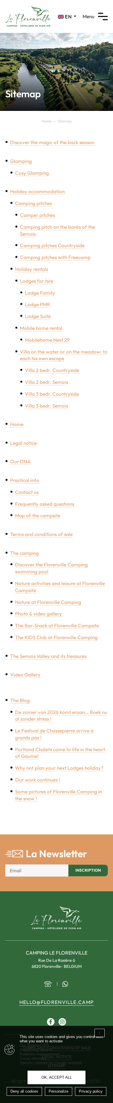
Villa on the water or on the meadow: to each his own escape (63, 355)
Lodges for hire (36, 281)
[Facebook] (50, 1022)
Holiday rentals (31, 269)
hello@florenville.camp (56, 1002)
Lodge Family (40, 293)
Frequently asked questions (44, 504)
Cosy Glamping (32, 173)
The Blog (20, 700)
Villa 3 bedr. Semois (46, 406)
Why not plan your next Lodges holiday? (59, 768)
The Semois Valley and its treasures (48, 656)
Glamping (21, 161)
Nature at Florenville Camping (48, 602)
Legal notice (23, 443)
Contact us (27, 492)
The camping (24, 553)
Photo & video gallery (38, 614)
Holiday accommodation (37, 191)
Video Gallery (25, 675)
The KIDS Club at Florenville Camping (56, 637)
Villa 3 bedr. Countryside (52, 394)
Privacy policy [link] (91, 1091)
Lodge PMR (37, 304)
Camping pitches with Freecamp (55, 257)
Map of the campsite (37, 515)
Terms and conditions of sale (41, 534)
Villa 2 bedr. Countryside (52, 370)
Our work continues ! (37, 780)
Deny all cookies (24, 1091)
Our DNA (20, 461)
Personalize (58, 1091)
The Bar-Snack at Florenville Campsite (57, 625)
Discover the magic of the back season (52, 142)
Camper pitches (37, 215)
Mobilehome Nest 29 (47, 340)
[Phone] (47, 984)
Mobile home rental (41, 328)
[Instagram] (62, 1022)
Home (46, 121)
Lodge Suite (38, 316)
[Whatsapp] (65, 984)
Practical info (24, 480)
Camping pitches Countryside (52, 245)
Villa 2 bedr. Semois (46, 382)
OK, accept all (56, 1077)
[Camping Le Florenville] (28, 16)
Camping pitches (33, 203)
